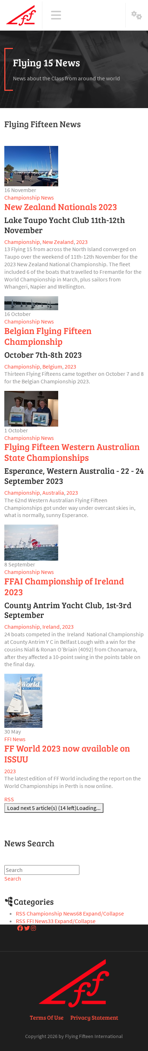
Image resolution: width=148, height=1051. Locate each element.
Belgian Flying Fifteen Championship (48, 335)
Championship (22, 241)
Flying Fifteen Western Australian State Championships (72, 451)
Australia (53, 492)
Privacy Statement (94, 1017)
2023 (82, 241)
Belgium (52, 366)
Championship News (29, 197)
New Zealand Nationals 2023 (60, 206)
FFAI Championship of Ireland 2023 (64, 586)
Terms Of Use (47, 1017)
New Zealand (58, 241)
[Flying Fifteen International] (21, 15)
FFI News (15, 739)
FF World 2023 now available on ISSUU (67, 753)
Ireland (51, 626)
